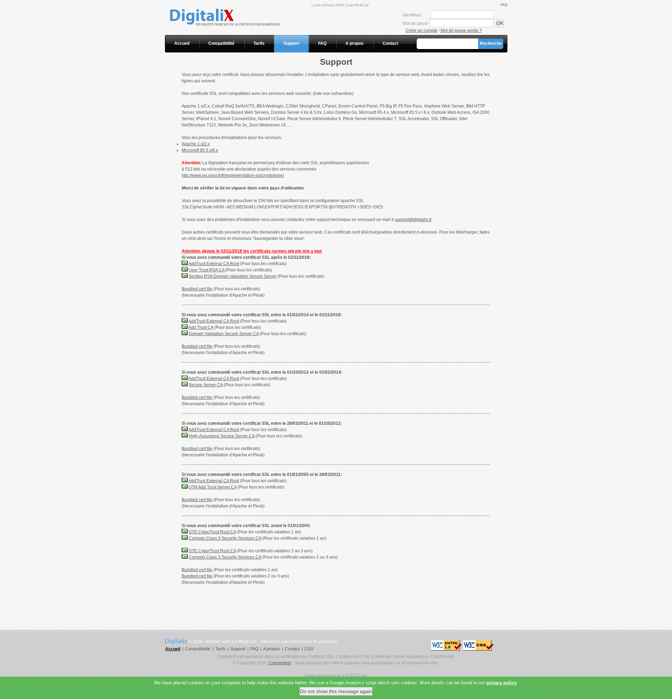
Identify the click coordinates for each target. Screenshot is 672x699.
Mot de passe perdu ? (461, 30)
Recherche (491, 43)
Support (291, 43)
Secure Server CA (206, 384)
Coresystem (279, 662)
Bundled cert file (197, 288)
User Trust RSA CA (206, 270)
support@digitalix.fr (413, 219)
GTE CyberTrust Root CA (212, 532)
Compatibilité (221, 43)
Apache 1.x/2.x (196, 143)
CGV (309, 648)
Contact (390, 43)
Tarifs (259, 43)
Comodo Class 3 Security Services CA (225, 538)
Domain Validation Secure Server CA (224, 333)
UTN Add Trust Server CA (213, 487)
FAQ (503, 5)
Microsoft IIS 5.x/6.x (200, 150)
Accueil (181, 43)
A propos (354, 43)
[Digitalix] (176, 640)
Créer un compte (422, 30)
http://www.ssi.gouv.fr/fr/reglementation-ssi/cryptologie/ (233, 175)
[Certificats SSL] (237, 3)
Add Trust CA (200, 327)
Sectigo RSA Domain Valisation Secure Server (232, 276)
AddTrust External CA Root (213, 263)
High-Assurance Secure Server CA (221, 436)
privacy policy (501, 682)
